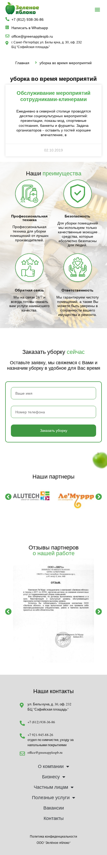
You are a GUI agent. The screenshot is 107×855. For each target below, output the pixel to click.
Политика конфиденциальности (53, 836)
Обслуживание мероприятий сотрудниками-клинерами (53, 96)
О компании (51, 766)
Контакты (54, 818)
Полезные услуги (51, 797)
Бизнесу (51, 776)
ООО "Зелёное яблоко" (54, 842)
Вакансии (53, 808)
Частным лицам (51, 787)
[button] (97, 9)
